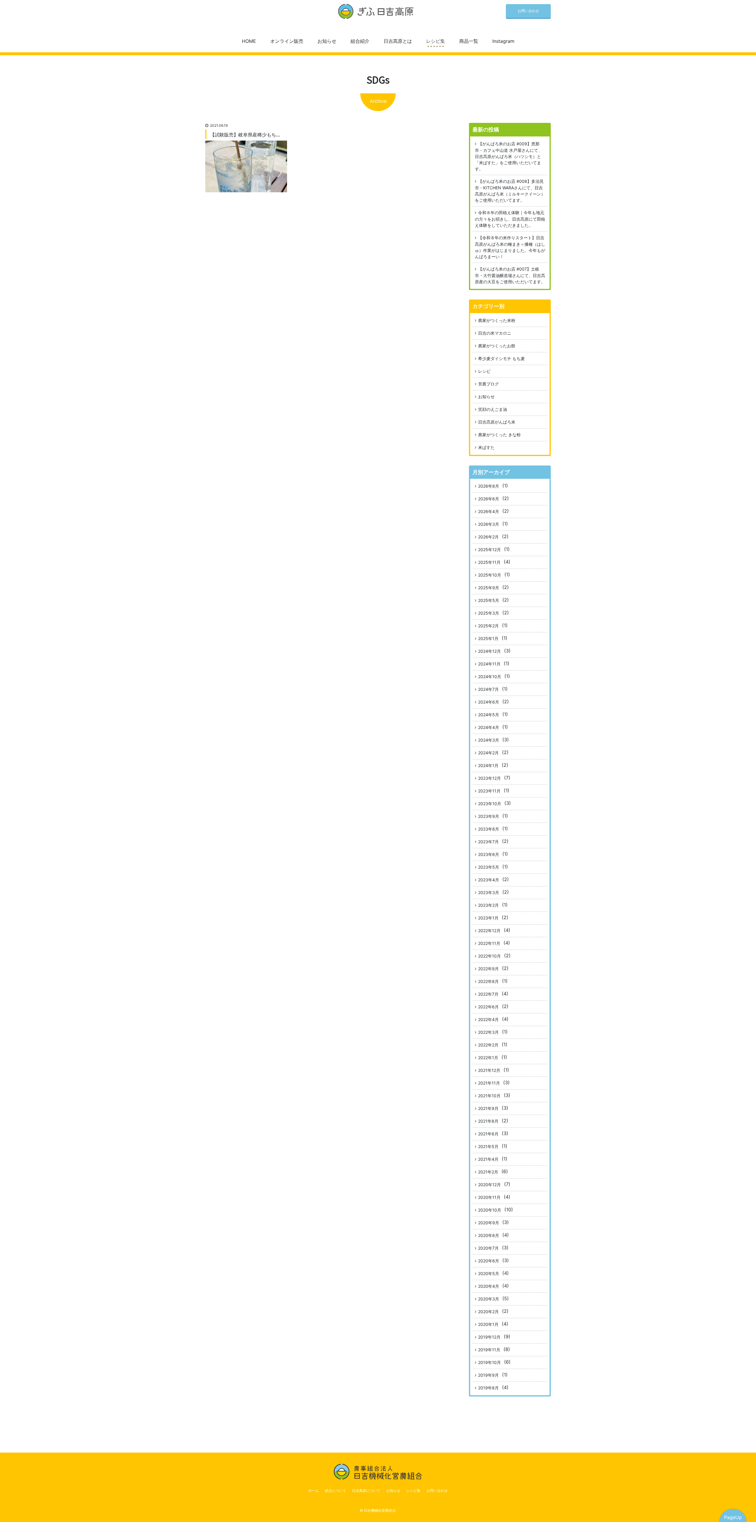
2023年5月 (488, 867)
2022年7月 (488, 994)
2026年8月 (488, 486)
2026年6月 (488, 498)
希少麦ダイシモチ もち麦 (501, 358)
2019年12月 (489, 1336)
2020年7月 (488, 1248)
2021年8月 (488, 1121)
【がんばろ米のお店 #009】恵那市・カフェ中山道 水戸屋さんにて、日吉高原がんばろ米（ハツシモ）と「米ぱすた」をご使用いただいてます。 (508, 156)
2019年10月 (489, 1362)
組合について (335, 1490)
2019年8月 (488, 1387)
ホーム (313, 1490)
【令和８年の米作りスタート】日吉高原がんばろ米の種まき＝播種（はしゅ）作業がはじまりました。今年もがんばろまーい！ (510, 247)
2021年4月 (488, 1159)
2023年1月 (488, 917)
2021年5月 (488, 1146)
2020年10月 (489, 1209)
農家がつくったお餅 (496, 345)
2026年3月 (488, 524)
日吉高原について (366, 1490)
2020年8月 (488, 1235)
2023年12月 (489, 778)
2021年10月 (489, 1095)
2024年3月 (488, 740)
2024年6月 (488, 701)
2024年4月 (488, 727)
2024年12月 (489, 651)
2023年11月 (489, 790)
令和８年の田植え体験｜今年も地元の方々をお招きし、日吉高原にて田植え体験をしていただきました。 (510, 219)
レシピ (484, 371)
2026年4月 (488, 511)
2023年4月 (488, 879)
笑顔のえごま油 (492, 409)
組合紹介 (360, 41)
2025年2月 (488, 625)
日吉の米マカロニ (494, 333)
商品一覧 (468, 41)
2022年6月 (488, 1006)
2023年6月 (488, 854)
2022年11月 (489, 943)
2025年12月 (489, 549)
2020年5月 (488, 1273)
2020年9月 (488, 1222)
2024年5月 (488, 714)
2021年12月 (489, 1070)
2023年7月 (488, 841)
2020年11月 (489, 1197)
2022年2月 (488, 1044)
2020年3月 (488, 1298)
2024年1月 (488, 765)
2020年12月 (489, 1184)
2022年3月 (488, 1032)
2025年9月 (488, 587)
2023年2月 (488, 905)
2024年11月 (489, 663)
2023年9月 (488, 816)
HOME (249, 41)
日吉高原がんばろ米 (496, 421)
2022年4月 (488, 1019)
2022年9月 (488, 968)
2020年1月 (488, 1324)
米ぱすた (486, 447)
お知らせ (326, 41)
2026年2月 (488, 536)
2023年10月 (489, 803)
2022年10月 (489, 955)
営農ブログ (488, 383)
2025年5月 (488, 600)
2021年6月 (488, 1133)
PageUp (733, 1517)
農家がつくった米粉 (496, 320)
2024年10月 (489, 676)
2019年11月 (489, 1349)
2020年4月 (488, 1286)
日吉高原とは (398, 41)
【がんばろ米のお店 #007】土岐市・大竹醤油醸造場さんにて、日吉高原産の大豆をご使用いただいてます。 (510, 275)
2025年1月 (488, 638)
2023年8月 (488, 828)
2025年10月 (489, 574)
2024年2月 (488, 752)
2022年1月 (488, 1057)
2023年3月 (488, 892)
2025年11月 (489, 562)
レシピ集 (435, 41)
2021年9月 (488, 1108)
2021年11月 (489, 1082)
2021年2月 (488, 1171)
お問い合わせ (528, 11)
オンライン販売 (286, 41)
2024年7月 (488, 689)
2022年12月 (489, 930)
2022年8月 (488, 981)
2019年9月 (488, 1375)
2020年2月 (488, 1311)
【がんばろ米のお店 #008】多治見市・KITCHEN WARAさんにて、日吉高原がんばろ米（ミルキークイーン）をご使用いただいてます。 (510, 191)
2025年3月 (488, 613)
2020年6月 (488, 1260)
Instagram (503, 41)
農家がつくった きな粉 (499, 434)
